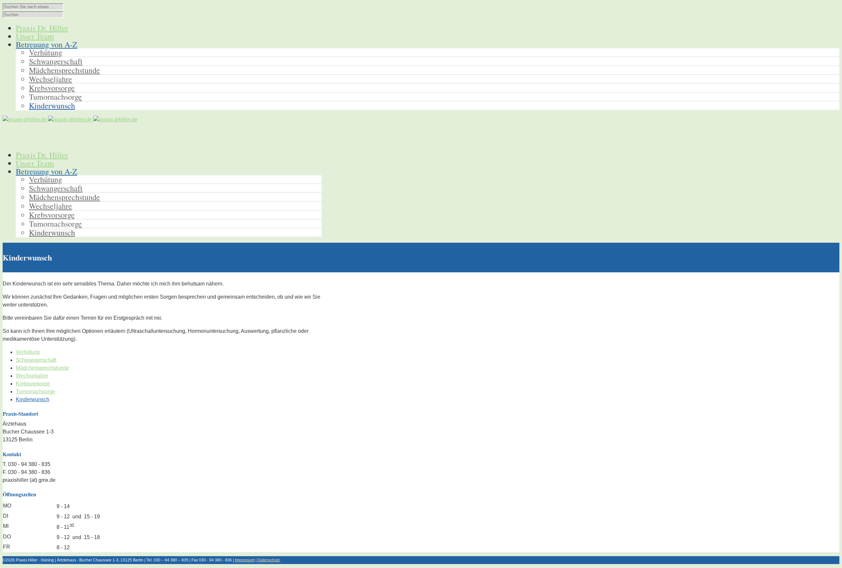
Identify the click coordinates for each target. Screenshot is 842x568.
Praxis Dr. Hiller (42, 155)
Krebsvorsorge (52, 88)
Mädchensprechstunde (64, 70)
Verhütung (45, 52)
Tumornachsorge (55, 96)
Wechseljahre (50, 79)
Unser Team (35, 163)
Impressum (245, 560)
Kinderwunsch (52, 105)
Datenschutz (269, 560)
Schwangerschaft (56, 61)
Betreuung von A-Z (46, 171)
